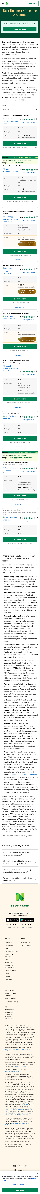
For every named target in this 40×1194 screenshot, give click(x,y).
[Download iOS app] (12, 920)
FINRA (23, 1104)
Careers (8, 948)
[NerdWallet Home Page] (8, 3)
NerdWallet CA (21, 1170)
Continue (20, 1190)
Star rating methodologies (10, 966)
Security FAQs (26, 945)
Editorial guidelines (9, 961)
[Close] (37, 1173)
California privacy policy (11, 1003)
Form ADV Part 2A (18, 1109)
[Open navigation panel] (2, 3)
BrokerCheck (23, 1114)
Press (7, 973)
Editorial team (10, 970)
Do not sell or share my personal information (10, 1015)
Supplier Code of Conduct (11, 994)
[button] (37, 119)
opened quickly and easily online (23, 775)
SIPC (26, 1104)
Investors (8, 979)
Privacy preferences (9, 1008)
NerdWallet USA (22, 1166)
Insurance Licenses (20, 1066)
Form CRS (8, 1109)
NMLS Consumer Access (12, 1049)
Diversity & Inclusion (9, 956)
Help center (25, 942)
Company (8, 942)
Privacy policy (10, 999)
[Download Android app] (27, 920)
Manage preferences (20, 1184)
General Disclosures (21, 1113)
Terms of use (9, 990)
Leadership (9, 945)
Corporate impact (11, 951)
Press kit (8, 976)
